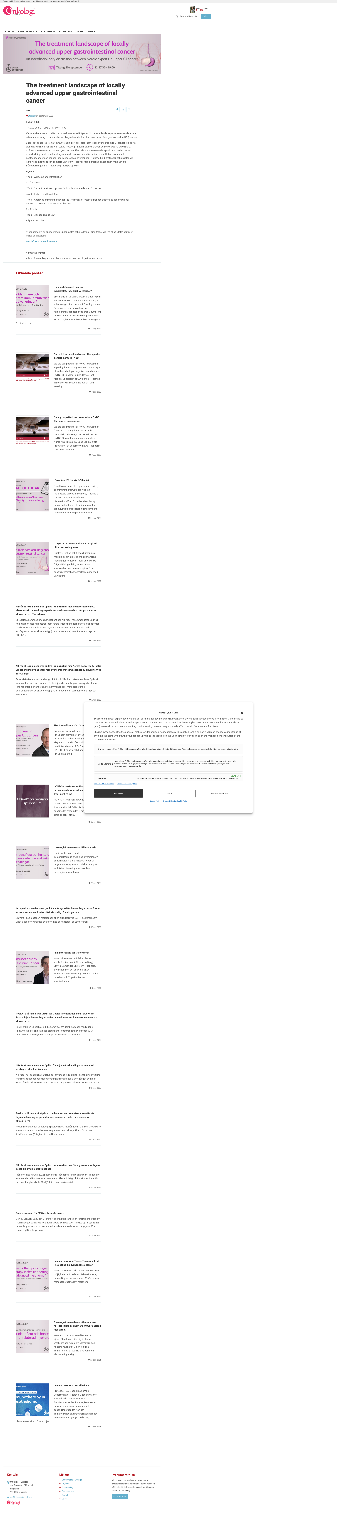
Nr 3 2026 (200, 10)
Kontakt (65, 1495)
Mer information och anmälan (42, 241)
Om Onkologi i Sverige (72, 1480)
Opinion (92, 32)
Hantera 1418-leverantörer (104, 784)
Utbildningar (48, 32)
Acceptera (118, 793)
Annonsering (67, 1487)
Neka (169, 793)
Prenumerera (68, 1491)
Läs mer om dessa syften (127, 784)
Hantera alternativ (219, 793)
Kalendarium (66, 32)
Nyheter (9, 32)
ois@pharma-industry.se (21, 1497)
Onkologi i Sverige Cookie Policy (175, 801)
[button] (242, 712)
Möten (80, 32)
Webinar (32, 116)
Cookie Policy (155, 801)
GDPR (64, 1498)
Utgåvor (65, 1483)
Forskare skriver (27, 32)
